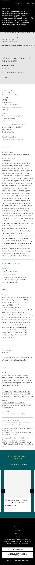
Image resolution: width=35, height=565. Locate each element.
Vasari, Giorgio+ (17, 396)
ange (12, 405)
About (17, 524)
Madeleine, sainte (17, 394)
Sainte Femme (6, 396)
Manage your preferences (17, 560)
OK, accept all (17, 549)
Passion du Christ (25, 405)
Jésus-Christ (6, 394)
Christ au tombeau (8, 408)
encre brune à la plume (9, 414)
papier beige (22, 414)
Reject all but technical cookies (17, 555)
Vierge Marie (28, 394)
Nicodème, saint (7, 391)
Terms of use (17, 530)
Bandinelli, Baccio (8, 65)
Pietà (17, 405)
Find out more (23, 543)
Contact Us (17, 527)
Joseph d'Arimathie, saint (22, 391)
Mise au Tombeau (8, 403)
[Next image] (31, 49)
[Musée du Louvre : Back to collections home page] (17, 3)
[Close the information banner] (32, 18)
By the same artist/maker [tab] (18, 464)
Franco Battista (7, 139)
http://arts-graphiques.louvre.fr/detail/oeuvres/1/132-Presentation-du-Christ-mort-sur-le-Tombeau (17, 444)
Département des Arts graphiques (13, 116)
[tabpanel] (17, 491)
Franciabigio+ (28, 396)
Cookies (17, 533)
